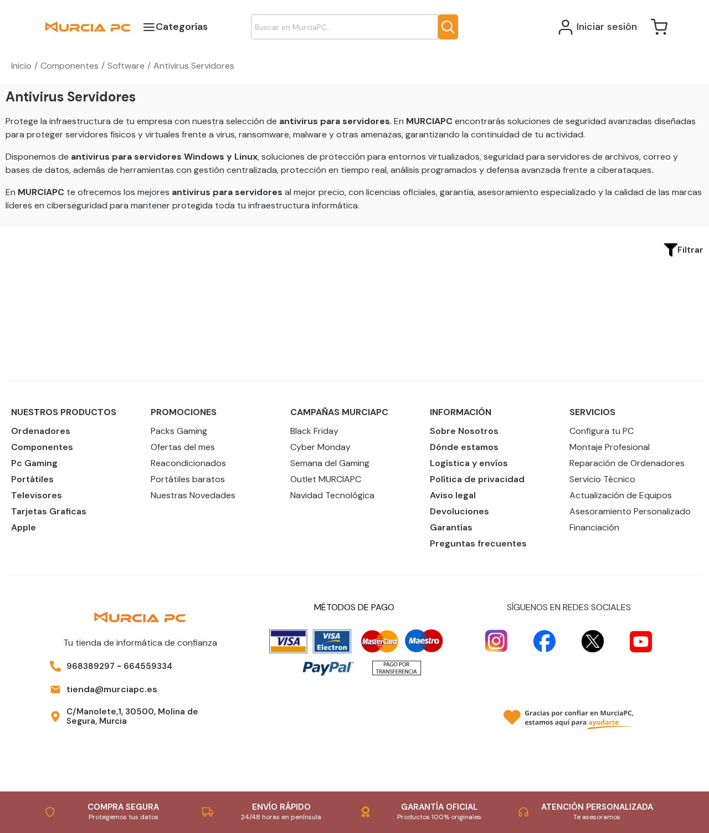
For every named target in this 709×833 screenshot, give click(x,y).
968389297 (90, 666)
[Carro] (659, 27)
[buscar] (448, 26)
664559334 (148, 666)
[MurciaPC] (87, 26)
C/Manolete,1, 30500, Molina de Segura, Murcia (132, 716)
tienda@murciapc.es (111, 689)
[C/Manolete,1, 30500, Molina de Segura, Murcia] (55, 716)
